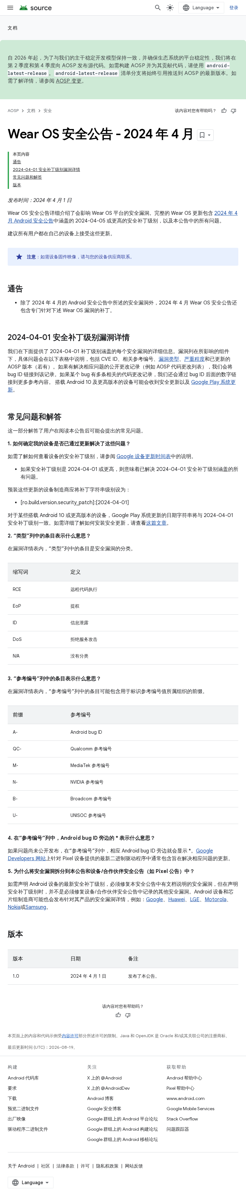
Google (154, 899)
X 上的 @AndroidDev (108, 1088)
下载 (12, 1098)
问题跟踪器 (178, 1129)
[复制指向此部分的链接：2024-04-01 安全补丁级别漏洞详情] (136, 338)
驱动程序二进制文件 (28, 1129)
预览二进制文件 (23, 1108)
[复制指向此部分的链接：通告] (29, 289)
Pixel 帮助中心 (180, 1088)
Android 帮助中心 (184, 1078)
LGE (195, 899)
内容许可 (70, 1035)
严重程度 (194, 359)
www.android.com (186, 1098)
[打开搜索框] (158, 8)
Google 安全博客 (104, 1108)
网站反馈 (134, 1165)
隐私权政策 (107, 1165)
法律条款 (65, 1165)
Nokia (14, 907)
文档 (13, 28)
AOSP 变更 (69, 81)
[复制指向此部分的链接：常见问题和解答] (68, 417)
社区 (45, 1165)
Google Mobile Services (190, 1108)
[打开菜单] (10, 7)
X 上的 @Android (104, 1078)
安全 (48, 110)
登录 (234, 8)
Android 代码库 (23, 1078)
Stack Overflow (182, 1119)
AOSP (13, 110)
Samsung (36, 907)
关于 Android (21, 1165)
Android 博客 (100, 1098)
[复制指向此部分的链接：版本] (29, 935)
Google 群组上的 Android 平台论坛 (122, 1119)
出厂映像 (17, 1119)
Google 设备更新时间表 (144, 456)
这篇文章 (156, 523)
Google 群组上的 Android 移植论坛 (122, 1139)
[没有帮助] (233, 111)
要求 (12, 1088)
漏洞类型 (169, 359)
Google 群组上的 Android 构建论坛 (122, 1129)
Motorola (215, 899)
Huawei (176, 899)
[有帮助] (224, 111)
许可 (85, 1165)
